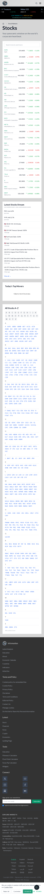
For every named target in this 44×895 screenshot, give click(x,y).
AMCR (17, 334)
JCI (16, 458)
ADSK (24, 329)
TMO (18, 570)
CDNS (15, 362)
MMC (21, 489)
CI (21, 365)
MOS (11, 491)
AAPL (9, 326)
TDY (17, 568)
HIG (31, 434)
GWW (24, 427)
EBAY (10, 396)
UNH (28, 582)
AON (26, 336)
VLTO (17, 591)
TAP (8, 568)
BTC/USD (11, 830)
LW (18, 477)
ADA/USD (5, 833)
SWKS (32, 558)
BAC (9, 348)
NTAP (29, 503)
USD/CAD (13, 827)
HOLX (11, 437)
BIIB (6, 351)
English (13, 859)
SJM (26, 553)
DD (16, 384)
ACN (33, 326)
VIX (3, 844)
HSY (6, 439)
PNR (18, 527)
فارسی (22, 869)
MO (35, 489)
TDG (13, 568)
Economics (6, 737)
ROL (37, 544)
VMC (22, 591)
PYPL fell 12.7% (9, 217)
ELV (34, 396)
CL (28, 365)
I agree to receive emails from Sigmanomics (16, 805)
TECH (22, 568)
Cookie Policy (7, 686)
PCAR (27, 522)
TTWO (7, 575)
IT (32, 449)
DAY (12, 384)
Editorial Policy (7, 700)
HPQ (24, 437)
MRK (26, 491)
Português (30, 863)
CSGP (35, 372)
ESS (17, 401)
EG (24, 396)
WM (15, 603)
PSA (18, 530)
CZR (6, 377)
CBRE (35, 360)
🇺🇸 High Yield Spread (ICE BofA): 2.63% (16, 243)
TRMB (7, 573)
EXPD (11, 403)
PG (18, 525)
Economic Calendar (9, 660)
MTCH (25, 494)
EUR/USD (10, 824)
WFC (11, 603)
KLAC (35, 465)
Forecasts (38, 848)
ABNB (19, 326)
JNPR (28, 458)
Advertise (5, 671)
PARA (12, 522)
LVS (15, 477)
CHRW (11, 365)
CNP (34, 367)
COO (11, 370)
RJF (22, 544)
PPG (6, 530)
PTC (26, 530)
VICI (8, 591)
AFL (6, 331)
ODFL (9, 513)
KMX (15, 468)
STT (11, 558)
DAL (8, 384)
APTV (20, 339)
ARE (24, 339)
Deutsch (30, 859)
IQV (17, 449)
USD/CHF (31, 824)
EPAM (25, 399)
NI (34, 501)
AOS (31, 336)
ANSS (22, 336)
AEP (33, 329)
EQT (6, 401)
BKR (19, 351)
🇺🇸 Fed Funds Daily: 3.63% (12, 237)
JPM (33, 458)
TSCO (22, 573)
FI (35, 410)
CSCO (30, 372)
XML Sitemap (25, 880)
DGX (6, 387)
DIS (18, 387)
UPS (37, 582)
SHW (22, 553)
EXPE (15, 403)
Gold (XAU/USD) (17, 836)
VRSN (32, 591)
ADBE (7, 329)
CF (31, 362)
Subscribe (37, 801)
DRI (15, 389)
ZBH (6, 627)
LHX (20, 475)
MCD (23, 484)
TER (30, 568)
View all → (7, 276)
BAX (18, 348)
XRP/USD (33, 830)
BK (10, 351)
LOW (30, 475)
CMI (21, 367)
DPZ (11, 389)
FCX (18, 410)
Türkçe (13, 869)
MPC (15, 491)
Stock (4, 722)
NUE (6, 506)
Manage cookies (8, 708)
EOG (20, 399)
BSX (15, 353)
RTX (14, 546)
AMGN (31, 334)
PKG (33, 525)
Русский (30, 866)
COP (15, 370)
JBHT (8, 458)
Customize (17, 891)
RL (25, 544)
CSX (6, 375)
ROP (6, 546)
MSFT (12, 494)
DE (19, 384)
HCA (19, 434)
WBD (20, 601)
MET (20, 487)
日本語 (22, 872)
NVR (15, 506)
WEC (35, 601)
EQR (34, 399)
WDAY (25, 601)
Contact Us (6, 704)
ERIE (10, 401)
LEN (13, 475)
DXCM (36, 389)
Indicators (6, 667)
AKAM (22, 331)
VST (11, 594)
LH (16, 475)
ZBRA (11, 627)
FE (29, 410)
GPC (6, 427)
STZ (19, 558)
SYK (6, 561)
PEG (36, 522)
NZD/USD (21, 827)
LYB (22, 477)
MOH (6, 491)
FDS (22, 410)
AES (37, 329)
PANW (7, 522)
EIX (28, 396)
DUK (23, 389)
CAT (22, 360)
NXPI (30, 506)
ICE (10, 446)
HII (35, 434)
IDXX (14, 446)
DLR (22, 387)
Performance (7, 850)
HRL (28, 437)
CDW (19, 362)
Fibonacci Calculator (9, 755)
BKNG (14, 351)
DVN (31, 389)
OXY (6, 515)
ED (18, 396)
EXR (20, 403)
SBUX (12, 553)
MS (35, 491)
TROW (12, 573)
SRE (32, 556)
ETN (21, 401)
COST (25, 370)
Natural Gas (9, 839)
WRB (29, 603)
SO (15, 556)
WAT (11, 601)
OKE (13, 513)
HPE (20, 437)
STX (15, 558)
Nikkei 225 (20, 844)
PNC (14, 527)
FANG (9, 410)
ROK (33, 544)
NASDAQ (26, 842)
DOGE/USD (14, 833)
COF (6, 370)
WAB (6, 601)
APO (15, 339)
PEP (6, 525)
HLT (6, 437)
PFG (14, 525)
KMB (6, 468)
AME (26, 334)
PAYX (22, 522)
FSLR (36, 413)
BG (38, 348)
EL (31, 396)
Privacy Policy (7, 689)
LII (23, 475)
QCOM (7, 537)
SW (23, 558)
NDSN (17, 501)
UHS (19, 582)
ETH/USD (18, 830)
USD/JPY (17, 824)
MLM (16, 489)
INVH (7, 449)
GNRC (15, 425)
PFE (10, 525)
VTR (15, 594)
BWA (19, 353)
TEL (26, 568)
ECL (14, 396)
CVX (35, 375)
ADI (11, 329)
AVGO (7, 341)
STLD (7, 558)
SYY (10, 561)
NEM (26, 501)
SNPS (11, 556)
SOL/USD (25, 830)
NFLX (30, 501)
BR (36, 351)
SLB (30, 553)
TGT (10, 570)
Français (13, 863)
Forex (4, 730)
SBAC (7, 553)
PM (11, 527)
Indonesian (22, 866)
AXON (21, 341)
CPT (11, 372)
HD (24, 434)
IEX (18, 446)
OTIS (36, 513)
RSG (10, 546)
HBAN (15, 434)
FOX (23, 413)
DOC (31, 387)
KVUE (26, 468)
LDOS (9, 475)
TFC (34, 568)
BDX (26, 348)
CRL (15, 372)
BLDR (23, 351)
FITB (14, 413)
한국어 (30, 872)
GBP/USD (24, 824)
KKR (30, 465)
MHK (35, 487)
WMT (25, 603)
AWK (16, 341)
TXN (12, 575)
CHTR (17, 365)
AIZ (14, 331)
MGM (30, 487)
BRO (11, 353)
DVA (27, 389)
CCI (6, 362)
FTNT (7, 415)
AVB (32, 339)
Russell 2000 (34, 842)
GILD (27, 422)
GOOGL (33, 425)
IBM (6, 446)
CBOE (30, 360)
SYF (36, 558)
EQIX (30, 399)
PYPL (35, 530)
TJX (14, 570)
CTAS (11, 375)
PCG (31, 522)
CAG (8, 360)
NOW (15, 503)
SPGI (28, 556)
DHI (10, 387)
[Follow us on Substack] (4, 790)
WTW (7, 606)
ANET (17, 336)
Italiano (22, 863)
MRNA (31, 491)
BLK (28, 351)
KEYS (17, 465)
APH (10, 339)
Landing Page (7, 741)
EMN (6, 399)
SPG (23, 556)
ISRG (28, 449)
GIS (31, 422)
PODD (28, 527)
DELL (28, 384)
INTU (35, 446)
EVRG (30, 401)
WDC (30, 601)
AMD (22, 334)
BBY (22, 348)
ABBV (14, 326)
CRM (19, 372)
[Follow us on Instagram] (4, 784)
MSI (16, 494)
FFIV (32, 410)
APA (35, 336)
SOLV (19, 556)
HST (36, 437)
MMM (26, 489)
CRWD (25, 372)
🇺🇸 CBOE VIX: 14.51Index (12, 224)
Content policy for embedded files (14, 682)
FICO (6, 413)
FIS (11, 413)
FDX (25, 410)
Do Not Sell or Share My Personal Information (18, 711)
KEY (12, 465)
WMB (20, 603)
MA (6, 484)
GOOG (27, 425)
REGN (15, 544)
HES (27, 434)
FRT (32, 413)
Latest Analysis (7, 649)
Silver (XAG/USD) (28, 836)
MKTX (12, 489)
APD (6, 339)
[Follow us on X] (4, 778)
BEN (30, 348)
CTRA (16, 375)
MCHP (28, 484)
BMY (31, 351)
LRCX (35, 475)
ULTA (24, 582)
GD (6, 422)
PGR (21, 525)
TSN (31, 573)
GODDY (21, 425)
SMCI (34, 553)
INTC (30, 446)
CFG (34, 362)
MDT (16, 487)
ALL (36, 331)
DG (36, 384)
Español (22, 859)
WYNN (16, 606)
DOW (7, 389)
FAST (13, 410)
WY (11, 606)
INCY (25, 446)
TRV (17, 573)
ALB (27, 331)
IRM (24, 449)
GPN (10, 427)
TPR (32, 570)
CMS (25, 367)
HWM (20, 439)
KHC (21, 465)
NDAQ (12, 501)
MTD (30, 494)
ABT (23, 326)
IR (21, 449)
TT (36, 573)
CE (23, 362)
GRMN (16, 427)
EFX (21, 396)
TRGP (37, 570)
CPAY (30, 370)
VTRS (20, 594)
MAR (14, 484)
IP (10, 449)
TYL (20, 575)
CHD (6, 365)
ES (14, 401)
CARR (18, 360)
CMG (17, 367)
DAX (14, 844)
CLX (31, 365)
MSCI (7, 494)
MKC (6, 489)
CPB (34, 370)
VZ (24, 594)
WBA (15, 601)
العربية (30, 869)
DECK (24, 384)
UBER (11, 582)
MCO (6, 487)
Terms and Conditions (10, 697)
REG (10, 544)
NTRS (34, 503)
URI (6, 584)
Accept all (28, 891)
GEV (22, 422)
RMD (28, 544)
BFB (34, 348)
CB (26, 360)
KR (22, 468)
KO (19, 468)
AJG (17, 331)
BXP (27, 353)
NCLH (7, 501)
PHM (28, 525)
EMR (10, 399)
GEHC (14, 422)
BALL (14, 348)
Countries (5, 664)
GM (10, 425)
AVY (12, 341)
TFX (6, 570)
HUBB (11, 439)
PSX (22, 530)
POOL (33, 527)
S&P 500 (10, 842)
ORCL (27, 513)
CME (12, 367)
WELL (7, 603)
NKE (6, 503)
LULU (6, 477)
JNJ (24, 458)
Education (6, 653)
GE (9, 422)
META (26, 487)
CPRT (7, 372)
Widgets (5, 766)
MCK (33, 484)
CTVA (26, 375)
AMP (36, 334)
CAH (13, 360)
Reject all (6, 891)
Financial (5, 726)
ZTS (15, 627)
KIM (26, 465)
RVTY (19, 546)
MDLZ (12, 487)
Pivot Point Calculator (10, 759)
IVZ (6, 451)
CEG (27, 362)
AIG (10, 331)
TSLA (27, 573)
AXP (26, 341)
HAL (6, 434)
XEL (6, 613)
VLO (13, 591)
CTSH (21, 375)
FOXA (28, 413)
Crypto (4, 733)
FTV (11, 415)
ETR (25, 401)
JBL (13, 458)
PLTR (6, 527)
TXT (16, 575)
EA (6, 396)
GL (34, 422)
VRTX (7, 594)
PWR (30, 530)
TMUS (24, 570)
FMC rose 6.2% (9, 211)
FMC (18, 413)
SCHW (17, 553)
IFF (22, 446)
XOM (10, 613)
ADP (19, 329)
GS (20, 427)
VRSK (27, 591)
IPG (13, 449)
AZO (30, 341)
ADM (15, 329)
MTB (20, 494)
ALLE (6, 334)
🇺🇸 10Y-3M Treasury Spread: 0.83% (15, 230)
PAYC (17, 522)
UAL (6, 582)
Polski (14, 866)
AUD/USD (5, 827)
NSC (24, 503)
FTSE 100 (9, 844)
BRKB (7, 353)
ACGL (28, 326)
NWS (20, 506)
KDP (8, 465)
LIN (27, 475)
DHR (14, 387)
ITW (35, 449)
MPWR (21, 491)
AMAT (12, 334)
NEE (22, 501)
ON (22, 513)
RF (19, 544)
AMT (6, 336)
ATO (28, 339)
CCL (10, 362)
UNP (32, 582)
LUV (11, 477)
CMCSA (7, 367)
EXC (6, 403)
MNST (31, 489)
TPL (28, 570)
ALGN (31, 331)
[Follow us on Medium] (25, 790)
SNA (6, 556)
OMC (18, 513)
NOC (10, 503)
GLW (6, 425)
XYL (14, 613)
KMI (10, 468)
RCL (6, 544)
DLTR (26, 387)
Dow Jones (18, 842)
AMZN (12, 336)
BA (6, 348)
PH (25, 525)
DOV (35, 387)
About (4, 656)
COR (19, 370)
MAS (18, 484)
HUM (15, 439)
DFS (32, 384)
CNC (30, 367)
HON (15, 437)
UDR (15, 582)
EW (34, 401)
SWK (27, 558)
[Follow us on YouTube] (25, 778)
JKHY (20, 458)
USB (10, 584)
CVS (31, 375)
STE (36, 556)
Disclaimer (6, 693)
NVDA (11, 506)
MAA (10, 484)
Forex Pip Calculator (9, 763)
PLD (37, 525)
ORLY (32, 513)
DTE (19, 389)
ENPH (15, 399)
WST (34, 603)
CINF (24, 365)
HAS (10, 434)
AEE (29, 329)
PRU (14, 530)
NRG (20, 503)
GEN (18, 422)
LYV (25, 477)
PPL (10, 530)
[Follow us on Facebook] (25, 784)
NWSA (25, 506)
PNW (23, 527)
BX (24, 353)
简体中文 (13, 872)
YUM (6, 620)
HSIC (32, 437)
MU (34, 494)
